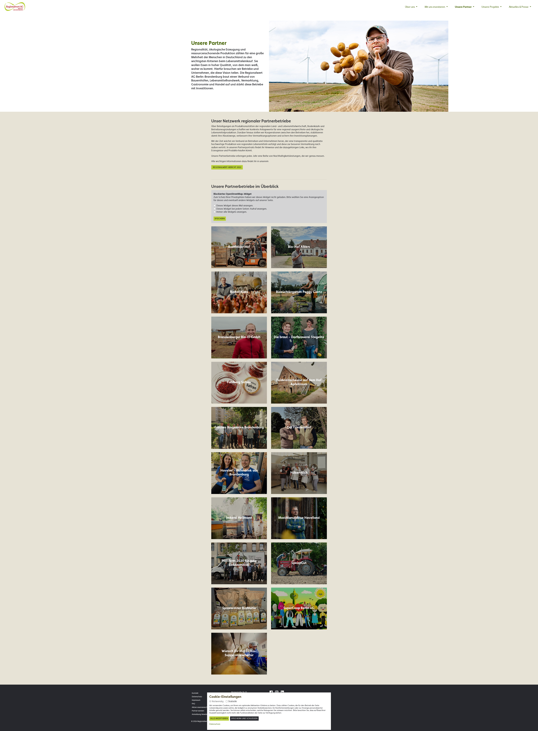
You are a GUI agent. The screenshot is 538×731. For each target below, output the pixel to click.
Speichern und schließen (244, 718)
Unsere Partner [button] (463, 6)
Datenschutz (214, 724)
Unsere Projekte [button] (491, 6)
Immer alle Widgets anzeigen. (231, 211)
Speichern (220, 218)
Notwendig (217, 701)
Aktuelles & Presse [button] (519, 6)
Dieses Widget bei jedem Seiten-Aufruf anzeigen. (241, 208)
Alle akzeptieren (219, 718)
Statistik (232, 701)
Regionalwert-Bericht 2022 (227, 167)
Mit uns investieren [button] (435, 6)
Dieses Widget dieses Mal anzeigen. (234, 205)
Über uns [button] (410, 6)
